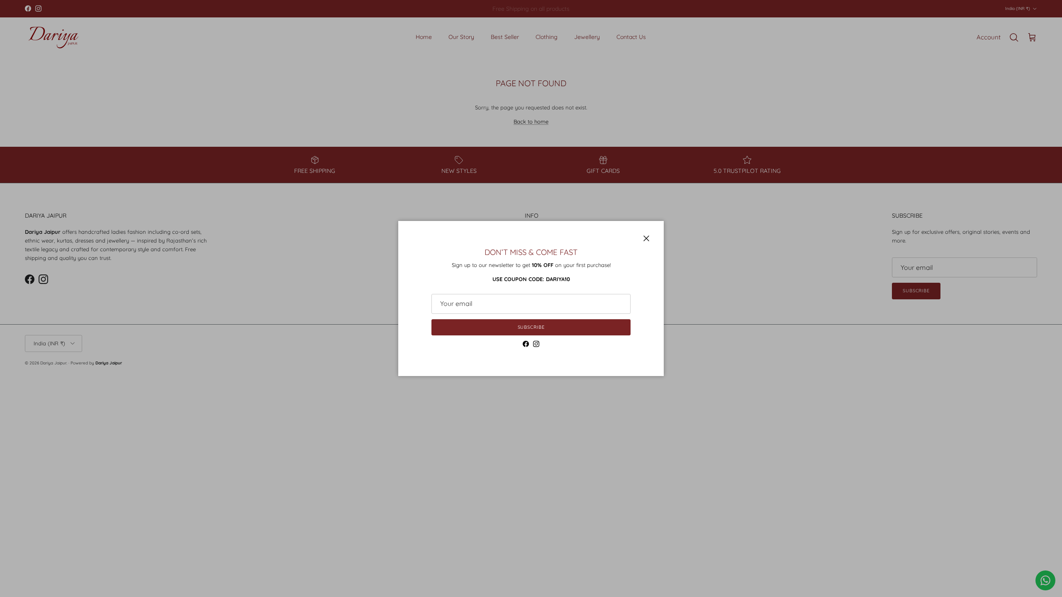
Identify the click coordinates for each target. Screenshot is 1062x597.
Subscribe (531, 327)
